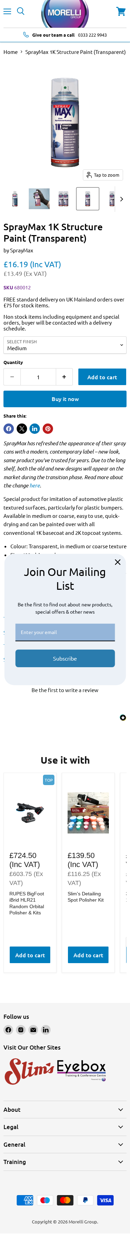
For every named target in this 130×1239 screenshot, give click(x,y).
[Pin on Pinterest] (48, 428)
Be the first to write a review (65, 690)
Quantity (13, 362)
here (34, 485)
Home (10, 52)
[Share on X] (22, 428)
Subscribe (65, 658)
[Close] (117, 562)
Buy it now (65, 398)
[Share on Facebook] (8, 428)
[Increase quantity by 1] (64, 376)
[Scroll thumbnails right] (120, 199)
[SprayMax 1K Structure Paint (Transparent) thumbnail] (15, 199)
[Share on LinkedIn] (34, 428)
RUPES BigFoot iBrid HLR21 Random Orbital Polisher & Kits (26, 903)
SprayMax (21, 250)
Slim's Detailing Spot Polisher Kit (86, 897)
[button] (65, 688)
